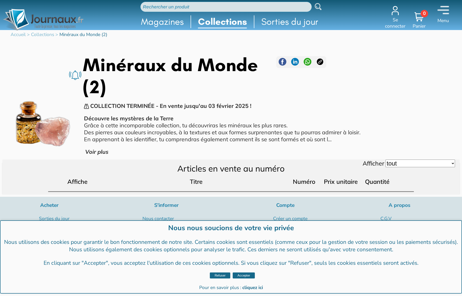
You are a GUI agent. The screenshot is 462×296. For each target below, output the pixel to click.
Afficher (373, 163)
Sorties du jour (289, 21)
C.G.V (385, 219)
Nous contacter (158, 219)
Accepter (243, 275)
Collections (222, 21)
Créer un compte (290, 219)
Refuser (220, 275)
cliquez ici (252, 287)
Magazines (162, 21)
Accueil (18, 34)
